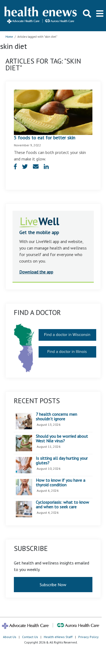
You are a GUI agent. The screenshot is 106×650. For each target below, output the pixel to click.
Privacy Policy (88, 637)
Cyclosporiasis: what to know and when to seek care (62, 504)
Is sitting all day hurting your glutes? (62, 460)
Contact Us (30, 637)
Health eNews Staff (58, 637)
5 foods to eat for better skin (44, 137)
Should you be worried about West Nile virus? (62, 438)
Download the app (36, 271)
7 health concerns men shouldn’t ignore (56, 416)
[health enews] (40, 15)
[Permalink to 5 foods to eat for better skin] (53, 111)
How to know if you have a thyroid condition (60, 482)
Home (9, 37)
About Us (9, 637)
